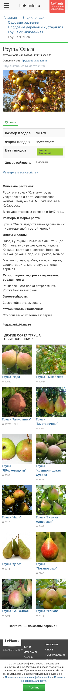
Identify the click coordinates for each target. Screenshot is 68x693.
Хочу (12, 122)
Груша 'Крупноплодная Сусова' (48, 470)
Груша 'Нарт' (11, 517)
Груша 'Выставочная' (47, 421)
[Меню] (6, 5)
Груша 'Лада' (11, 376)
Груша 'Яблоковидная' (14, 468)
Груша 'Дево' (11, 564)
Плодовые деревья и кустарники (35, 27)
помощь (27, 657)
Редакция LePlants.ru (17, 324)
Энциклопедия (34, 17)
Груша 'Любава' (47, 611)
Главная (10, 17)
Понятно (34, 687)
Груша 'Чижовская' (50, 376)
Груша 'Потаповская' (46, 566)
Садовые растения (23, 22)
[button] (34, 91)
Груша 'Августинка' (16, 419)
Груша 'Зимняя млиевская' (47, 519)
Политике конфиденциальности (43, 678)
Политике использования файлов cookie (28, 677)
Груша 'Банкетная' (15, 611)
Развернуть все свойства (20, 172)
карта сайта (29, 652)
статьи (26, 647)
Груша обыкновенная (25, 32)
